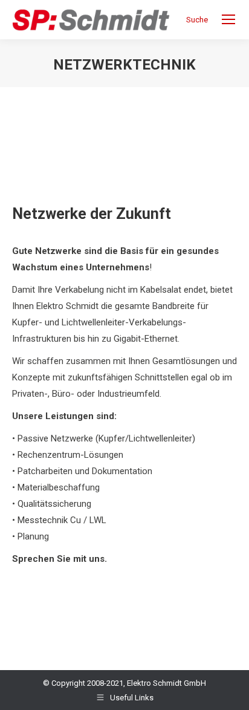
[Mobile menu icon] (228, 19)
